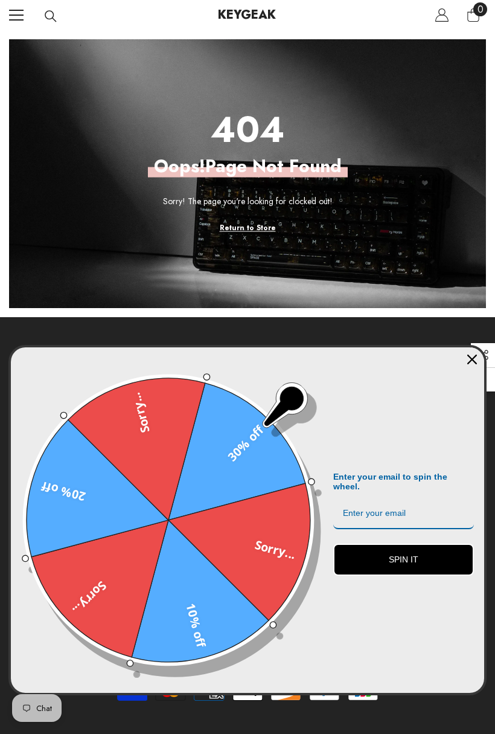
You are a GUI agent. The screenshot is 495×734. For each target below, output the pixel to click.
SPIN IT (403, 559)
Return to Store (248, 227)
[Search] (50, 16)
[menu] (16, 15)
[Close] (472, 359)
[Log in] (442, 15)
